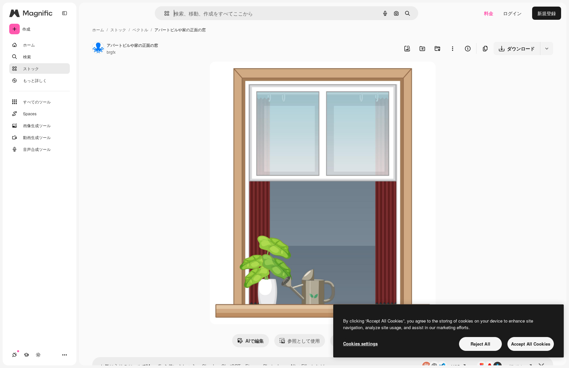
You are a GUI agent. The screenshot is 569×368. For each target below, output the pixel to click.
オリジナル (255, 74)
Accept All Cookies (530, 344)
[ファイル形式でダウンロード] (546, 48)
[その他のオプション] (452, 48)
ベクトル (140, 29)
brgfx (111, 52)
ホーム (98, 29)
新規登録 (546, 13)
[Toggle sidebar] (64, 13)
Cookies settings (360, 343)
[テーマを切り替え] (38, 355)
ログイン (512, 13)
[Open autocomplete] (164, 13)
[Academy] (26, 355)
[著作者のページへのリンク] (98, 48)
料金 (488, 13)
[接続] (14, 355)
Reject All (480, 344)
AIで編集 (254, 340)
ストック (118, 29)
